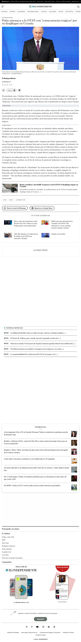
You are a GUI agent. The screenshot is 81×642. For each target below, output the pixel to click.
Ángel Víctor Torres (50, 1)
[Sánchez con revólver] (45, 236)
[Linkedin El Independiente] (49, 627)
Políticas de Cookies (68, 632)
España (12, 11)
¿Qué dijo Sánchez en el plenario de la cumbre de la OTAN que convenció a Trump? (26, 236)
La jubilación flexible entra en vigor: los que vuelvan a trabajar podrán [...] (37, 333)
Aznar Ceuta (40, 1)
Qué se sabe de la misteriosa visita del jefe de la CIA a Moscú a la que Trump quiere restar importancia (25, 223)
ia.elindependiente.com (21, 602)
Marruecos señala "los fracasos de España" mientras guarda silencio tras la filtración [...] (42, 343)
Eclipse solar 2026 (8, 537)
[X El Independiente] (26, 627)
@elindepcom (6, 81)
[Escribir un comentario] (19, 90)
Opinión (4, 11)
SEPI (3, 540)
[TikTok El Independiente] (54, 627)
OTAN (4, 200)
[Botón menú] (3, 7)
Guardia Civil (6, 552)
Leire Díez (5, 555)
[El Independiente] (40, 7)
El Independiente (9, 78)
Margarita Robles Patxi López (28, 1)
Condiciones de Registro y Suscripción (50, 632)
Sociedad (52, 11)
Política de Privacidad (13, 632)
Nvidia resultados (66, 1)
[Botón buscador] (78, 7)
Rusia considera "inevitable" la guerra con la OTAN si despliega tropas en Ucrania (49, 185)
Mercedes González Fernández (12, 558)
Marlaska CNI (75, 1)
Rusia (11, 200)
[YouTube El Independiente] (37, 627)
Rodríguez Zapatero (8, 546)
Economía (21, 11)
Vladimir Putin (20, 200)
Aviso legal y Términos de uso (29, 632)
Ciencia (44, 11)
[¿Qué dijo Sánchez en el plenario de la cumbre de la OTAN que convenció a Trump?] (8, 236)
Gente (60, 11)
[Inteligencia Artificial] (21, 598)
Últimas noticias (14, 1)
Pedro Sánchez (7, 549)
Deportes (69, 11)
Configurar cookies (40, 635)
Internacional (33, 11)
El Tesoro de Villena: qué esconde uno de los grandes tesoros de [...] (35, 338)
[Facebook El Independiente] (31, 627)
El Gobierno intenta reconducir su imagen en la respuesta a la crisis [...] (37, 349)
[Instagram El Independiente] (43, 627)
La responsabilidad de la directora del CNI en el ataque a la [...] (34, 354)
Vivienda (58, 1)
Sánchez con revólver (58, 234)
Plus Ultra (5, 543)
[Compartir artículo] (3, 90)
